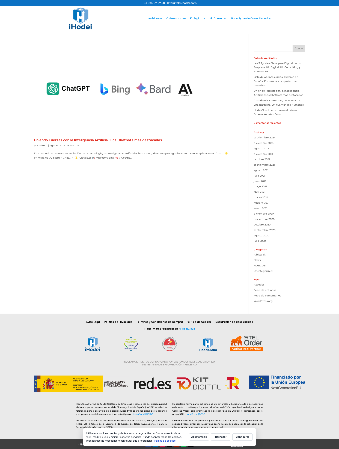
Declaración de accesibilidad (234, 322)
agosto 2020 (261, 235)
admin (43, 145)
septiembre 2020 (264, 230)
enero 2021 (260, 208)
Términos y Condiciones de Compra (159, 322)
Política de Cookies (199, 322)
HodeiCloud (187, 328)
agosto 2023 (261, 148)
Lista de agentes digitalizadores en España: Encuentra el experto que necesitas (276, 81)
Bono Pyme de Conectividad (249, 18)
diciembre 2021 (263, 154)
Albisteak (260, 254)
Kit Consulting (218, 18)
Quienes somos (176, 18)
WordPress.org (263, 301)
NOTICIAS (73, 145)
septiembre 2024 (264, 137)
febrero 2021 (261, 202)
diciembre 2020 (264, 213)
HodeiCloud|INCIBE (142, 414)
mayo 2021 (260, 186)
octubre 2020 (262, 224)
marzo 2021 (261, 197)
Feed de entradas (265, 290)
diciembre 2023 (263, 143)
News (257, 260)
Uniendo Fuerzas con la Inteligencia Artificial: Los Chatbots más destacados (98, 140)
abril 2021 (259, 192)
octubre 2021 (262, 159)
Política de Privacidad (118, 322)
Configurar (242, 436)
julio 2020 (260, 240)
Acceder (259, 284)
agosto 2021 (261, 170)
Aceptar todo (199, 436)
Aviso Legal (93, 322)
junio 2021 (260, 181)
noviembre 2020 (264, 219)
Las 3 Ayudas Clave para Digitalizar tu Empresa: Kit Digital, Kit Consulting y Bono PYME (277, 67)
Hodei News (154, 18)
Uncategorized (263, 271)
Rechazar (221, 436)
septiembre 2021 (264, 164)
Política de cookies (165, 440)
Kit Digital (196, 18)
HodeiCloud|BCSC (195, 414)
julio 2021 (259, 175)
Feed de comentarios (267, 295)
